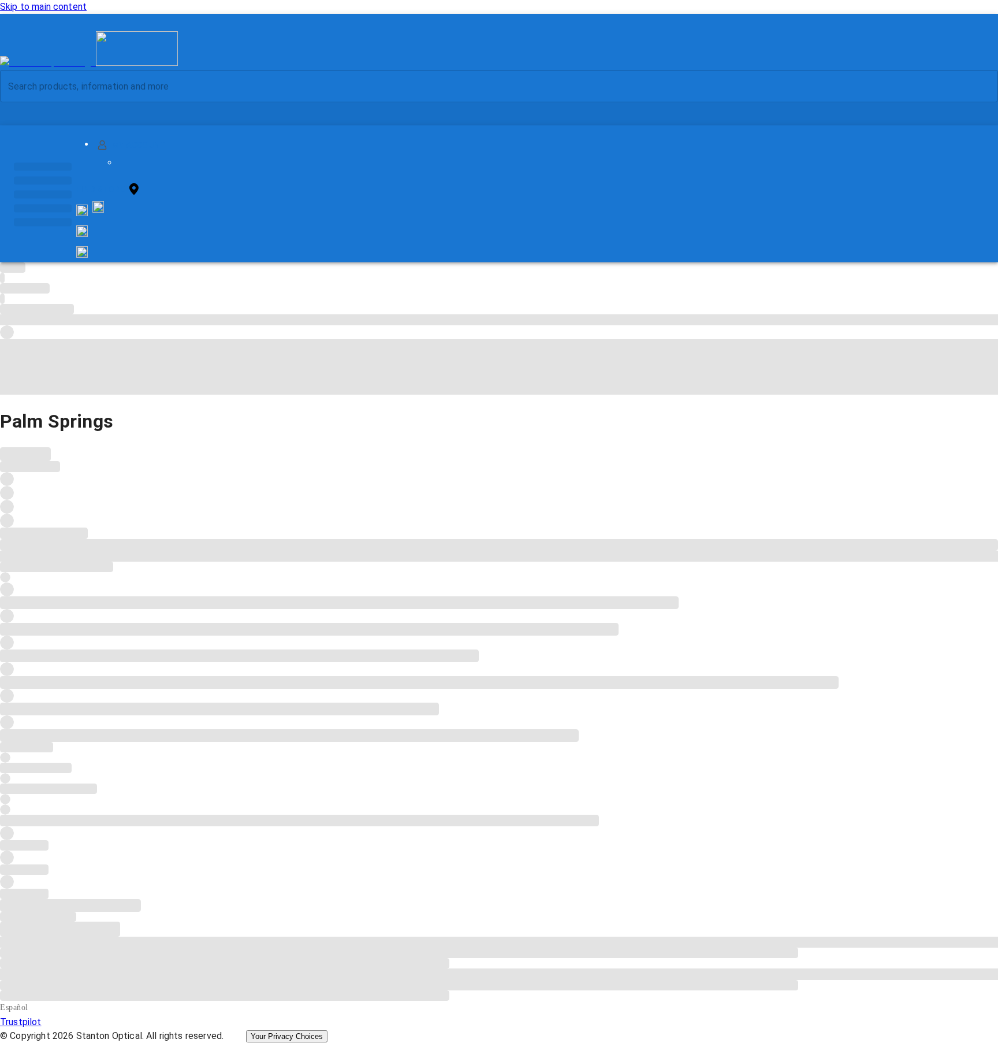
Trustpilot (21, 1021)
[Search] (980, 86)
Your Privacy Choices (287, 1036)
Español (14, 1007)
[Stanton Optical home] (89, 62)
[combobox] (489, 86)
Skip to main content (43, 6)
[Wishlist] (82, 231)
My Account (139, 145)
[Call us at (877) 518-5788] (98, 209)
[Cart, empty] (82, 252)
